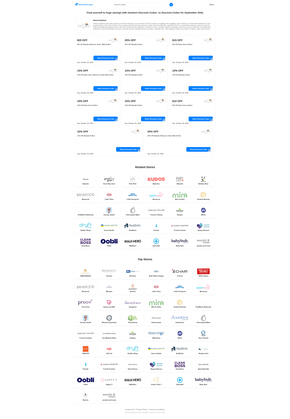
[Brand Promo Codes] (84, 4)
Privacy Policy (141, 410)
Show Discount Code (105, 58)
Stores (211, 5)
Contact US (129, 410)
